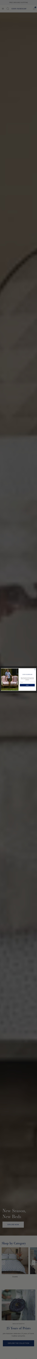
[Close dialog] (35, 669)
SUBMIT (27, 685)
